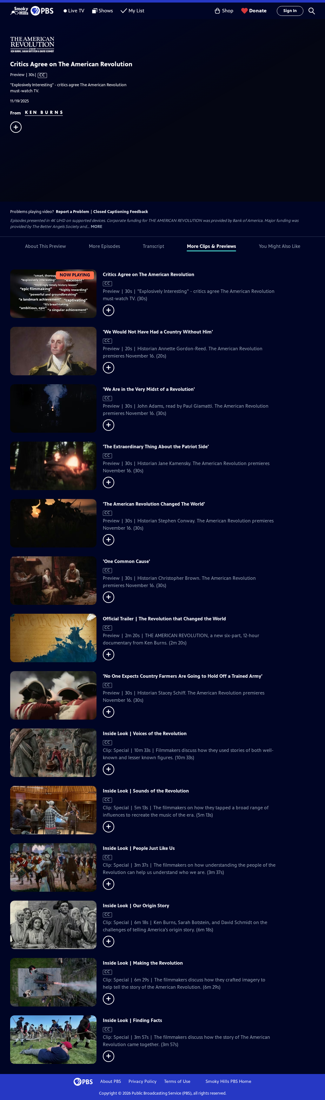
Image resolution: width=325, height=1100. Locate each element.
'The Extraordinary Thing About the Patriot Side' (156, 446)
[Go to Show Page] (167, 45)
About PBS (110, 1081)
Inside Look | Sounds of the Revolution (146, 791)
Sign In (290, 10)
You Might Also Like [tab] (279, 246)
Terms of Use (177, 1081)
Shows (106, 11)
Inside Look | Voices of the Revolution (145, 733)
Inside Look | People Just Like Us (139, 848)
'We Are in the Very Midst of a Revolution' (149, 389)
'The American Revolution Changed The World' (154, 504)
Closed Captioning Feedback (120, 211)
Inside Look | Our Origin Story (136, 906)
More (96, 226)
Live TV (76, 11)
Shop (227, 11)
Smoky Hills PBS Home (228, 1081)
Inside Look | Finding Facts (132, 1020)
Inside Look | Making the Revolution (143, 963)
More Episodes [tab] (104, 246)
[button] (311, 11)
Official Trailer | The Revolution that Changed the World (164, 619)
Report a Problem (72, 211)
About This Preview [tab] (45, 246)
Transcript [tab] (153, 246)
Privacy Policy (142, 1081)
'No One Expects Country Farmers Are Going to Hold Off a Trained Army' (182, 676)
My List (136, 11)
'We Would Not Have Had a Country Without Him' (158, 332)
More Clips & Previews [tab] (211, 246)
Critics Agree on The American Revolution (148, 274)
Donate (258, 11)
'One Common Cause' (126, 561)
